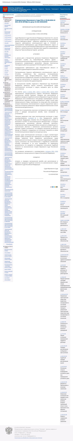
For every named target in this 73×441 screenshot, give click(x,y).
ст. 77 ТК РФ (63, 333)
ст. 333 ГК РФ (63, 228)
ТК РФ (6, 68)
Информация (6, 2)
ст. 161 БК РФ (63, 321)
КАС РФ (6, 51)
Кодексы (41, 9)
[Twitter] (54, 186)
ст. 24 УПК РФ (63, 366)
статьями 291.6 (49, 151)
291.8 (56, 151)
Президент (55, 9)
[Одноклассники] (55, 186)
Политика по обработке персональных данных (28, 437)
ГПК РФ (6, 43)
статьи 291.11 (54, 92)
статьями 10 (32, 118)
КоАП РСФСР (8, 269)
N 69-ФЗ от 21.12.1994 (64, 29)
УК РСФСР (7, 277)
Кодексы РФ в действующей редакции (8, 20)
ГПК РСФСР (7, 252)
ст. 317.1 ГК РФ (63, 235)
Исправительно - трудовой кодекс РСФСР (8, 266)
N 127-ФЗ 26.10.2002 (64, 175)
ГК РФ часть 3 (8, 39)
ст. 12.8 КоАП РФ (64, 294)
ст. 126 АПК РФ (63, 382)
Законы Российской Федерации (7, 84)
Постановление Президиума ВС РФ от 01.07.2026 (8, 109)
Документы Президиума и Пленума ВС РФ (8, 105)
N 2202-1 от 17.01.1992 (64, 168)
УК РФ (6, 72)
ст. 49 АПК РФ (63, 392)
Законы (47, 9)
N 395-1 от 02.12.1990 (64, 220)
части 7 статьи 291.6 (42, 92)
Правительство (65, 9)
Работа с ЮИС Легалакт (34, 2)
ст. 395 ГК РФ (63, 244)
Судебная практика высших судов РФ (26, 14)
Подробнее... (9, 244)
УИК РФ (6, 70)
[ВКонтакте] (52, 186)
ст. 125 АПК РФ (63, 414)
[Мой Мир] (57, 186)
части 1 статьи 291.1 (29, 92)
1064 (41, 118)
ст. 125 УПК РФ (63, 356)
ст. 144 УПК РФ (63, 345)
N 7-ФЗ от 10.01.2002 (64, 101)
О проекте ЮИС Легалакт (18, 2)
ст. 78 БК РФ (63, 277)
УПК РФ (6, 74)
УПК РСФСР (7, 279)
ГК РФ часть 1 (8, 35)
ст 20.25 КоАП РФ (64, 254)
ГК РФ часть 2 (8, 37)
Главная (34, 9)
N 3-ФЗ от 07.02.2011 (64, 110)
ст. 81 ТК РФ (63, 265)
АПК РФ (6, 23)
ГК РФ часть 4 (8, 41)
